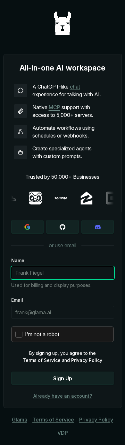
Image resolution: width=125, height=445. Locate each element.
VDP (62, 433)
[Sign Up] (27, 227)
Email (17, 300)
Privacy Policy (86, 360)
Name (17, 260)
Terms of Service (42, 360)
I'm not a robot (42, 334)
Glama (19, 419)
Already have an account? (62, 396)
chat (75, 86)
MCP (54, 107)
